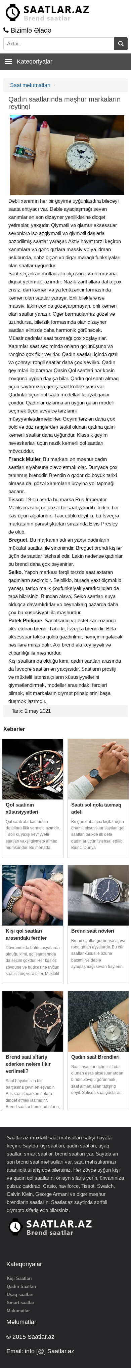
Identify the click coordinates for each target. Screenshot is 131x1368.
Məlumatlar (18, 1310)
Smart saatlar (20, 1302)
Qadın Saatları (21, 1286)
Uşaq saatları (20, 1294)
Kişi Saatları (19, 1278)
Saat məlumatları (30, 85)
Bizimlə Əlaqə (30, 30)
